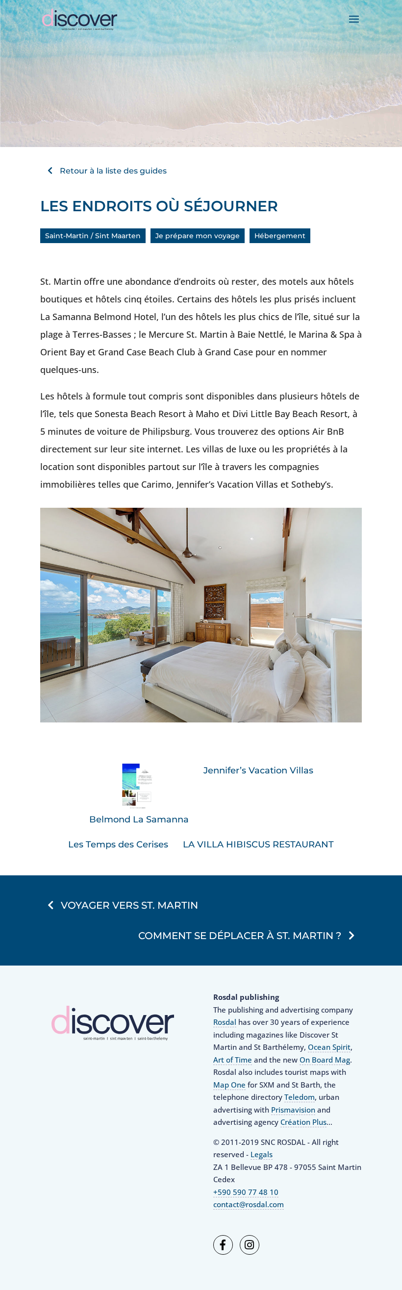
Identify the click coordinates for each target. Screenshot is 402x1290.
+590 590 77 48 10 (245, 1192)
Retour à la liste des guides (113, 170)
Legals (262, 1154)
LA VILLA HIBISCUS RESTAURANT (258, 844)
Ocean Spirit (329, 1047)
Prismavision (293, 1110)
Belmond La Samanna (139, 819)
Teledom (299, 1097)
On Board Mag (325, 1060)
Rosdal (224, 1022)
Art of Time (232, 1060)
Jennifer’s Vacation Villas (258, 770)
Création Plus (303, 1122)
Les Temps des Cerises (118, 844)
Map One (229, 1085)
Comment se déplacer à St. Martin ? (239, 936)
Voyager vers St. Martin (129, 905)
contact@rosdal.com (248, 1204)
